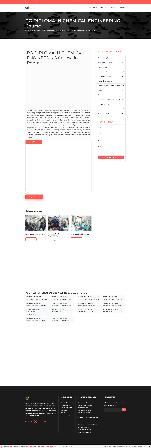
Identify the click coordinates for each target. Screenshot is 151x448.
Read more (31, 239)
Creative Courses (104, 104)
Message (100, 147)
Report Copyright (66, 408)
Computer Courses (104, 76)
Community (65, 410)
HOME (77, 7)
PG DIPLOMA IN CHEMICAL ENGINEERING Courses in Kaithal (35, 319)
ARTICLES (113, 7)
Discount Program (66, 415)
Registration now (34, 197)
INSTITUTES (103, 7)
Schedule (64, 412)
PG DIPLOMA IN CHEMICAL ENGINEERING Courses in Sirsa (86, 304)
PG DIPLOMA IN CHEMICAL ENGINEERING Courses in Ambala (112, 311)
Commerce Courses (105, 72)
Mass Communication (105, 113)
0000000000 (30, 2)
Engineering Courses (105, 58)
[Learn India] (30, 8)
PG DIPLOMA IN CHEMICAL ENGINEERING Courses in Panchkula (36, 298)
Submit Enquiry (111, 158)
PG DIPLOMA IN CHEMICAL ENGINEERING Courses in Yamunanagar (33, 312)
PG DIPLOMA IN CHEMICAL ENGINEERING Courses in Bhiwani (61, 304)
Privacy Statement (67, 403)
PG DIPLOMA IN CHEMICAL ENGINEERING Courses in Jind (60, 311)
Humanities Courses (105, 81)
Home (27, 30)
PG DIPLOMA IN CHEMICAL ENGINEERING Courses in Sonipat (112, 298)
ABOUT (84, 7)
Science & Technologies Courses (109, 86)
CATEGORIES (93, 7)
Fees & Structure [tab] (50, 142)
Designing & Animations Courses (109, 99)
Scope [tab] (67, 142)
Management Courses (106, 62)
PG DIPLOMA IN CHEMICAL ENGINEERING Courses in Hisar (60, 319)
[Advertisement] (58, 87)
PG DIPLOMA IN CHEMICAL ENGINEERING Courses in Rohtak (61, 298)
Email (99, 134)
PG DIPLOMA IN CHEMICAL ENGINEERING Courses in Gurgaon (36, 304)
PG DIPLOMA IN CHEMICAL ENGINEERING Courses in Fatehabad (88, 298)
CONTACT (122, 7)
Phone (100, 140)
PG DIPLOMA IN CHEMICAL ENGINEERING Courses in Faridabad (88, 311)
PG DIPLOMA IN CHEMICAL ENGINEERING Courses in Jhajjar (112, 304)
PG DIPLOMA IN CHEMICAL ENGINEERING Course (45, 30)
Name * (100, 127)
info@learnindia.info (44, 2)
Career (100, 90)
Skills (100, 95)
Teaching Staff (65, 405)
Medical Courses (103, 67)
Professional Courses (105, 109)
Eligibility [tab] (33, 142)
